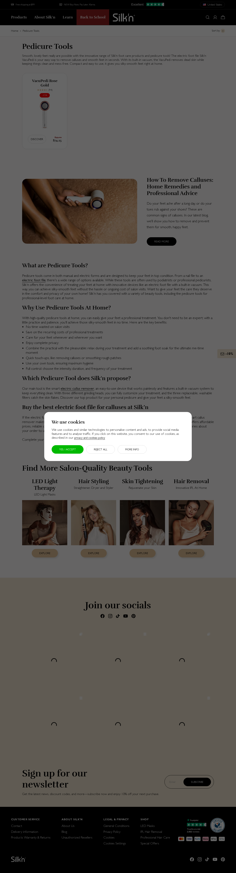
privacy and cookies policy (89, 437)
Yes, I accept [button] (67, 449)
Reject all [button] (100, 449)
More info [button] (132, 449)
